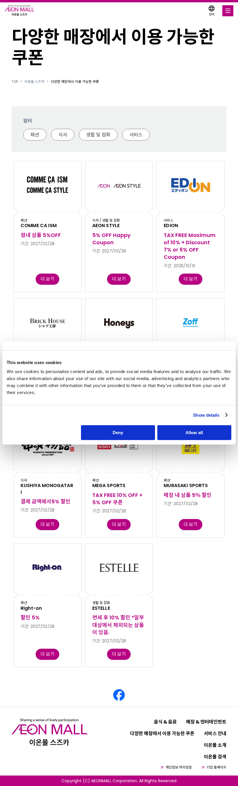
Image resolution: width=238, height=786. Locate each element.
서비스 (136, 134)
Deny (118, 432)
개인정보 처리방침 (178, 767)
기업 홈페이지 (216, 767)
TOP (15, 81)
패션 (34, 134)
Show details (206, 415)
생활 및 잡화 (98, 134)
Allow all (194, 432)
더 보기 (47, 279)
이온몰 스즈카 (34, 81)
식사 (62, 134)
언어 (211, 14)
